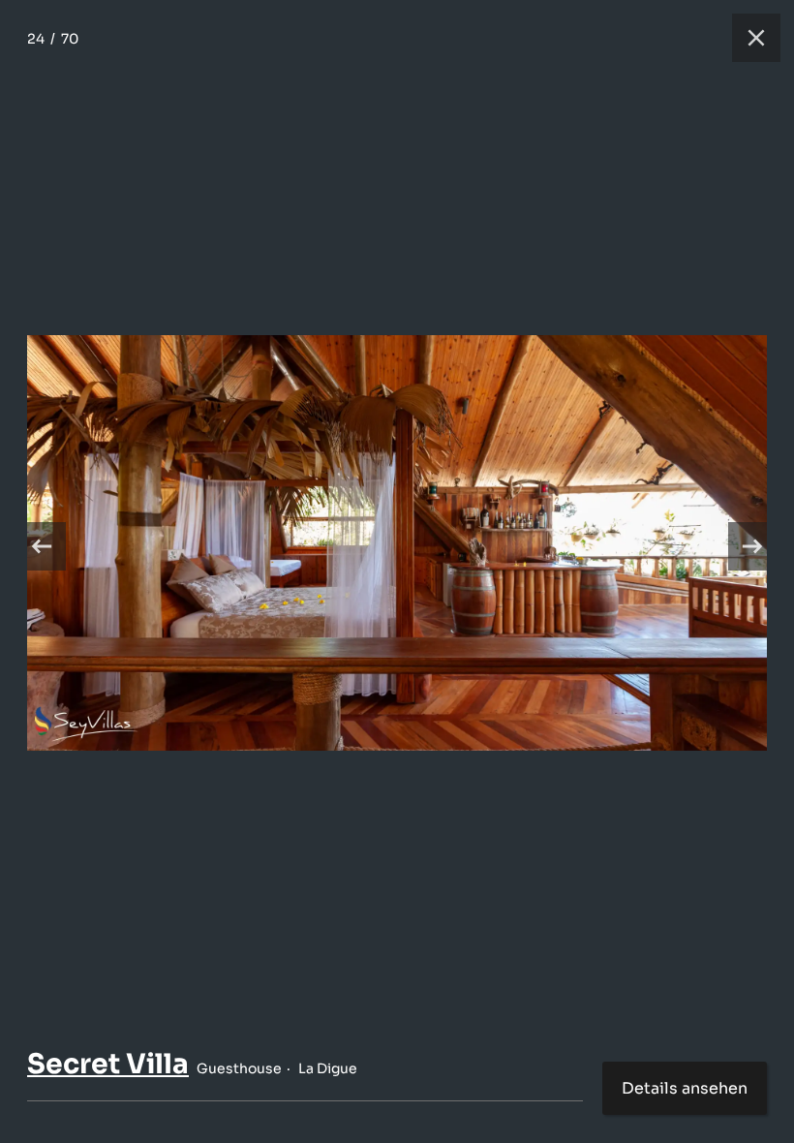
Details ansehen (685, 1088)
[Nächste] (752, 546)
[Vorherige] (42, 546)
